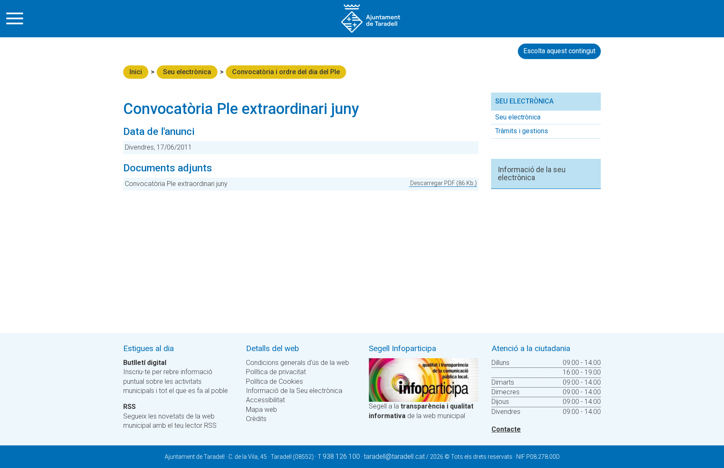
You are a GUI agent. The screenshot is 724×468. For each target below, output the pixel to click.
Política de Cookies (274, 381)
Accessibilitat (265, 400)
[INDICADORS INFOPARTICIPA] (423, 379)
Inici (135, 72)
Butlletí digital (144, 363)
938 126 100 (341, 456)
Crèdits (256, 419)
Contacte (506, 429)
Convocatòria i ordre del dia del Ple (286, 72)
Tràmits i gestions (521, 131)
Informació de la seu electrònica (532, 173)
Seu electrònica (187, 72)
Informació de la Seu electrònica (294, 391)
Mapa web (261, 410)
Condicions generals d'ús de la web (297, 363)
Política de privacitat (276, 372)
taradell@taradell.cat (394, 456)
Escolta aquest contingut (559, 51)
